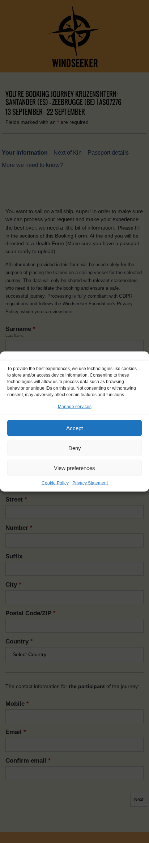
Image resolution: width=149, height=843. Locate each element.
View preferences (74, 468)
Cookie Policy (55, 483)
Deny (74, 448)
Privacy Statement (90, 483)
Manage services (74, 406)
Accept (74, 428)
